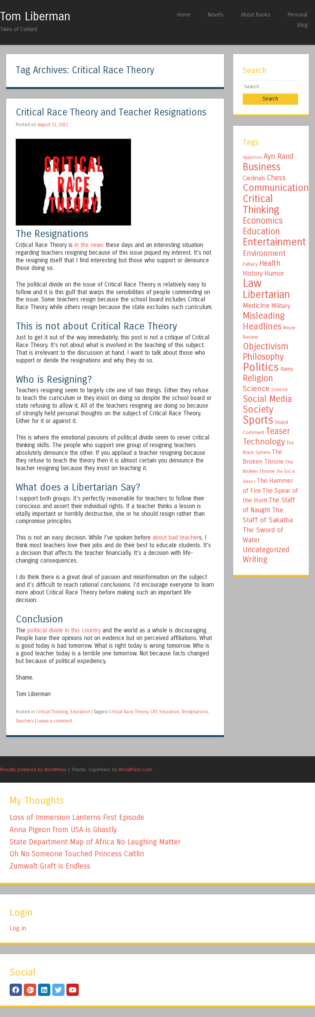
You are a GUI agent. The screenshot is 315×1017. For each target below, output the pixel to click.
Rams (286, 369)
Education (80, 711)
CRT (153, 711)
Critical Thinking (52, 711)
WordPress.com (135, 769)
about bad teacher (176, 537)
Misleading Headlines (264, 321)
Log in (18, 928)
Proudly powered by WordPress (33, 769)
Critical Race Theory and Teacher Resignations (111, 112)
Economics (263, 221)
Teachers (25, 721)
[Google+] (30, 990)
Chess (276, 178)
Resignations (195, 711)
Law (252, 283)
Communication (276, 188)
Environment (264, 253)
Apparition (252, 157)
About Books (255, 15)
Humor (274, 273)
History (253, 274)
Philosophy (263, 357)
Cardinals (254, 178)
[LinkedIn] (44, 990)
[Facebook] (16, 990)
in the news (89, 245)
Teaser (278, 431)
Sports (258, 420)
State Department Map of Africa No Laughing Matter (95, 842)
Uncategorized (266, 549)
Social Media (267, 398)
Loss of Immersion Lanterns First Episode (77, 817)
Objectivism (265, 346)
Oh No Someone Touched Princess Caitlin (77, 853)
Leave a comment (54, 721)
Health (269, 263)
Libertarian (266, 294)
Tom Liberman (35, 16)
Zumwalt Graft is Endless (50, 866)
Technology (264, 442)
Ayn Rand (278, 156)
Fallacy (250, 264)
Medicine (256, 305)
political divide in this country (64, 630)
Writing (255, 559)
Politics (261, 367)
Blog (302, 25)
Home (184, 15)
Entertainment (274, 242)
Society (258, 409)
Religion (258, 378)
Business (262, 167)
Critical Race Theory (128, 711)
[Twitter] (58, 990)
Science (256, 388)
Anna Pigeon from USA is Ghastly (63, 829)
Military (280, 305)
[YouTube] (72, 990)
